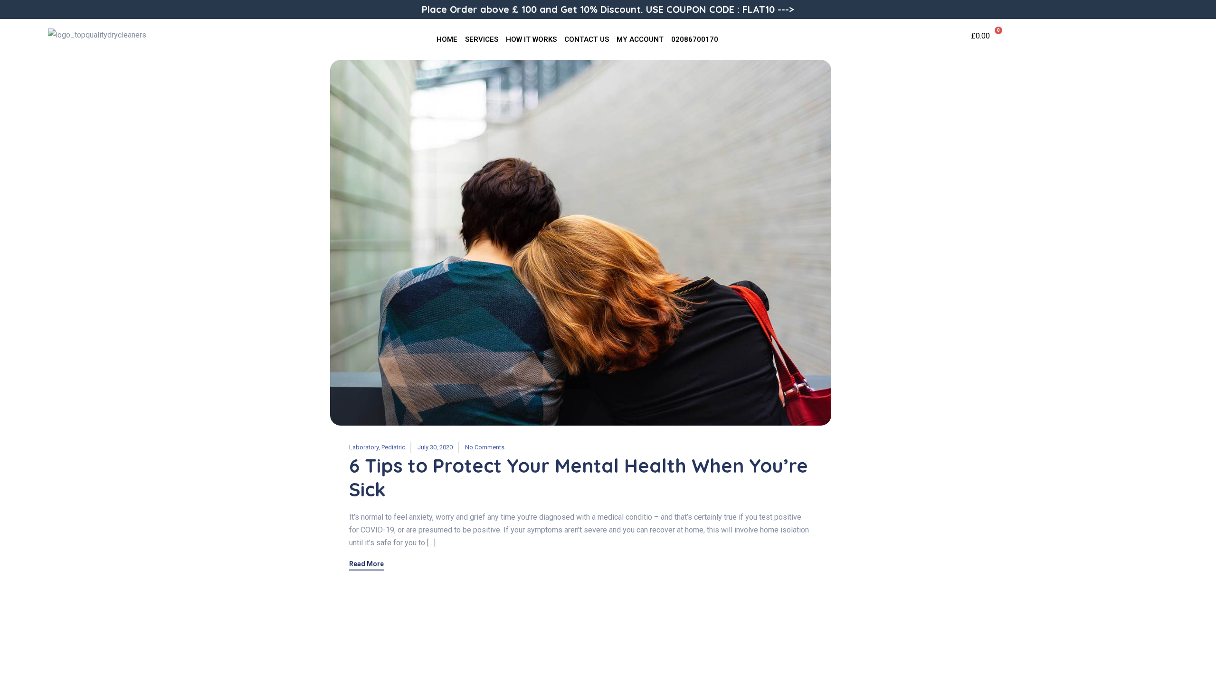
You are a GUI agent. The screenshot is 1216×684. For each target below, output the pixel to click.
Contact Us (586, 39)
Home (447, 39)
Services (481, 39)
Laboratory (364, 447)
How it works (531, 39)
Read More (366, 564)
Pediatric (393, 447)
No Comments (484, 447)
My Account (640, 39)
